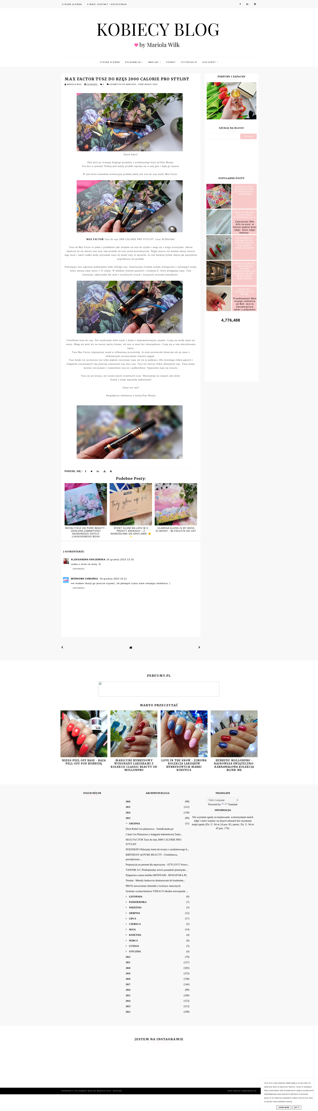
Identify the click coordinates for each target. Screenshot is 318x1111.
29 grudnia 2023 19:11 (113, 578)
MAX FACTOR (95, 239)
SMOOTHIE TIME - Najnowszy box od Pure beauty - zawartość (244, 190)
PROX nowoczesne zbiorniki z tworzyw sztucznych (153, 886)
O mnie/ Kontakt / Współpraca (107, 4)
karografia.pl (249, 1091)
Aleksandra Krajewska (88, 559)
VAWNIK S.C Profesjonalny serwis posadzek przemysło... (156, 869)
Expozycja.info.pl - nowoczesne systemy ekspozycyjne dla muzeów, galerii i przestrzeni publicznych (244, 271)
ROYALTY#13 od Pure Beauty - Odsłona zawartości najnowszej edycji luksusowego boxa (85, 532)
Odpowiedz (78, 569)
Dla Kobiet (209, 62)
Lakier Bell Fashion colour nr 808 (244, 291)
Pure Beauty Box (148, 84)
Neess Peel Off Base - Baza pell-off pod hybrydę (84, 762)
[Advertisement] (231, 348)
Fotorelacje (189, 62)
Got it (296, 1107)
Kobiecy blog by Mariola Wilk (95, 1091)
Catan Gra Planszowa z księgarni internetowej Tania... (154, 834)
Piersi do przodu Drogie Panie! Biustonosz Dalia (244, 215)
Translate (233, 804)
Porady (171, 62)
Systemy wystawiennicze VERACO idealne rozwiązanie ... (157, 891)
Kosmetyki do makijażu (123, 84)
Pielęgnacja (133, 62)
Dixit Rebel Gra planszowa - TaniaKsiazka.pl (149, 828)
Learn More (283, 1107)
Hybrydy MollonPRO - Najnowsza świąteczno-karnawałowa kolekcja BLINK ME (234, 765)
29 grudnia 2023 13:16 (120, 559)
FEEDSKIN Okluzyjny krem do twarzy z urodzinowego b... (157, 849)
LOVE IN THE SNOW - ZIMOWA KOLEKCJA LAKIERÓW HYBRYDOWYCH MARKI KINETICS (184, 765)
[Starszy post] (199, 647)
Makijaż (153, 62)
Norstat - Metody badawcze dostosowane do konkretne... (155, 880)
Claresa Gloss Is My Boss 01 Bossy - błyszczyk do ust (176, 529)
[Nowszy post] (62, 647)
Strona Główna (72, 4)
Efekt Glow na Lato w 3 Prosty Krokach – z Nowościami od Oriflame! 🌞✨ (131, 532)
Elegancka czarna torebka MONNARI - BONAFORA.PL (156, 875)
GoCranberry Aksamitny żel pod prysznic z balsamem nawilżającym (244, 243)
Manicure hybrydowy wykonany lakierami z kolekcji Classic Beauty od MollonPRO (134, 765)
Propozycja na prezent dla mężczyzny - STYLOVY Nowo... (157, 864)
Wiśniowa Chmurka (85, 578)
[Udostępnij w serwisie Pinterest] (110, 472)
